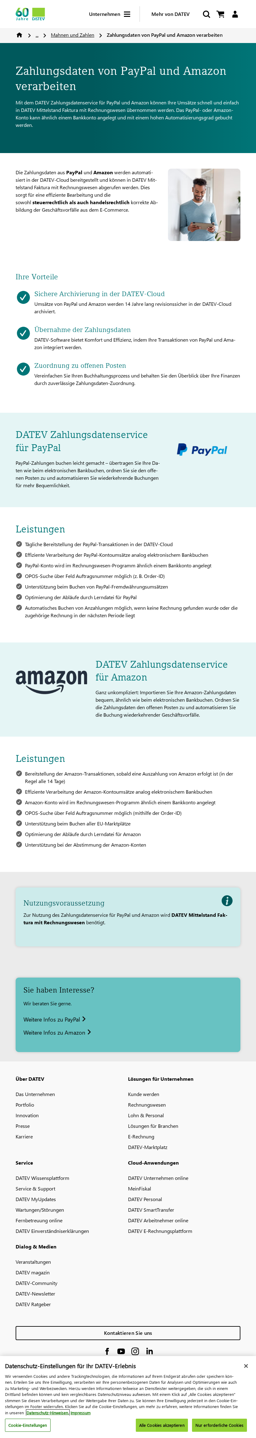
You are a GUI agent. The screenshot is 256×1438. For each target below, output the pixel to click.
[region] (128, 1397)
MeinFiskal (139, 1188)
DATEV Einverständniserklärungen (52, 1231)
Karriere (24, 1136)
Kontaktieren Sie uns (128, 1333)
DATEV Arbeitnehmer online (158, 1220)
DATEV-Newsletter (35, 1293)
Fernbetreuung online (39, 1220)
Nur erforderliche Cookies (219, 1425)
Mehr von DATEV (170, 14)
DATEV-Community (36, 1283)
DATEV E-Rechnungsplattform (160, 1231)
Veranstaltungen (33, 1261)
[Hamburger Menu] (132, 14)
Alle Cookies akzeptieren (162, 1425)
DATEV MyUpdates (36, 1199)
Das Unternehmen (35, 1094)
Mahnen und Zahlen (72, 34)
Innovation (27, 1115)
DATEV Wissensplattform (42, 1178)
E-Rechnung (141, 1136)
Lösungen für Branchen (153, 1126)
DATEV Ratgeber (33, 1304)
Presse (23, 1126)
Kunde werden (143, 1094)
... (37, 34)
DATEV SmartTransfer (151, 1209)
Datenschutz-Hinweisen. (48, 1412)
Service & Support (35, 1188)
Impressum (81, 1412)
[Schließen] (246, 1366)
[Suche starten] (206, 14)
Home (19, 35)
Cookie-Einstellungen (27, 1425)
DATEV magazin (33, 1272)
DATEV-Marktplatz (147, 1147)
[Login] (234, 14)
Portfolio (25, 1104)
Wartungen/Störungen (40, 1209)
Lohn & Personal (146, 1115)
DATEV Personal (145, 1199)
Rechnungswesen (147, 1104)
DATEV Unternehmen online (158, 1178)
